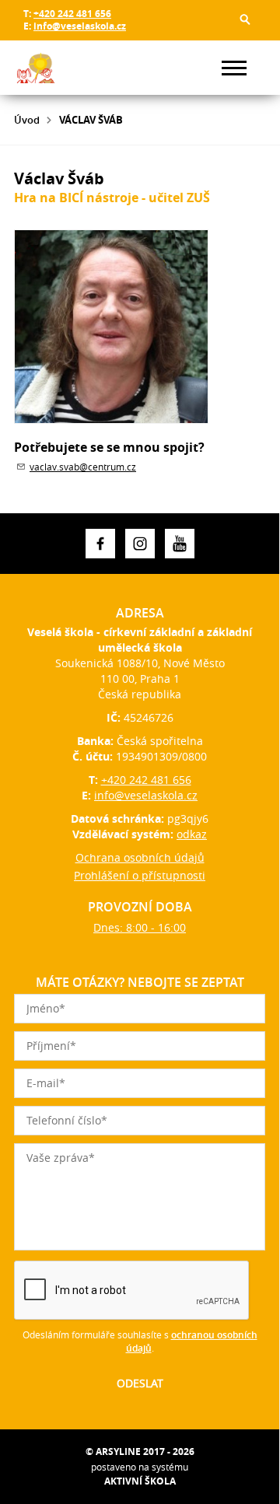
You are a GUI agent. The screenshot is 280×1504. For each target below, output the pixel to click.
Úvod (27, 120)
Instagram (140, 543)
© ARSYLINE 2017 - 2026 (140, 1451)
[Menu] (234, 68)
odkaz (192, 834)
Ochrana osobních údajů (140, 857)
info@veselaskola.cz (79, 26)
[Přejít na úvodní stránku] (60, 67)
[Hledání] (245, 19)
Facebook (100, 543)
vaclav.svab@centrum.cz (83, 466)
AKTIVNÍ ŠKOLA (140, 1481)
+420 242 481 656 (72, 13)
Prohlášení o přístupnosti (139, 875)
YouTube (179, 543)
